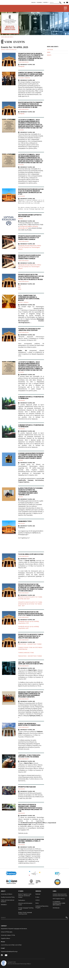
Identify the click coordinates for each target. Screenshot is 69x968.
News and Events (9, 37)
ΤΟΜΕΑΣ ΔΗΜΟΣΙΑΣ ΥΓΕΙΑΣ (26, 652)
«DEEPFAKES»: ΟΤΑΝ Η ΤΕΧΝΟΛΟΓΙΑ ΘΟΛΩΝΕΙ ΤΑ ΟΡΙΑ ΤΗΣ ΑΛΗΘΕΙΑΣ (29, 756)
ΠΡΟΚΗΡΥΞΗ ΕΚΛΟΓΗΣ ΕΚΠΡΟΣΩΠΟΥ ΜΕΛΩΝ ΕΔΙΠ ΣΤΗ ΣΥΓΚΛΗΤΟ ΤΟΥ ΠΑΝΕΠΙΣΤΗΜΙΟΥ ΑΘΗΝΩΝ (29, 256)
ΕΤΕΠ (19, 289)
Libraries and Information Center (25, 904)
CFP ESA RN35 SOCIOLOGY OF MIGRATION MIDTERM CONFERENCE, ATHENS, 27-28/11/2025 (31, 840)
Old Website (56, 908)
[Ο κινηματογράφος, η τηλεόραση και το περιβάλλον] (8, 431)
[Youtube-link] (67, 2)
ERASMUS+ (4, 904)
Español (45, 2)
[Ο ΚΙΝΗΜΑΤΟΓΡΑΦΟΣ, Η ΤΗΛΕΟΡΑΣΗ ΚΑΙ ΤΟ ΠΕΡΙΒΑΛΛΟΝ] (8, 403)
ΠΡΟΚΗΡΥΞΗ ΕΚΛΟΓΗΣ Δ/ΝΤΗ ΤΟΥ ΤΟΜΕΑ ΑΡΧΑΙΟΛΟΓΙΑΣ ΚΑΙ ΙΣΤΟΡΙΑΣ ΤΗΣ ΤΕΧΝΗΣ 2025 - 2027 (30, 603)
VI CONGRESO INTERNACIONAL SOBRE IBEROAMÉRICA (59, 903)
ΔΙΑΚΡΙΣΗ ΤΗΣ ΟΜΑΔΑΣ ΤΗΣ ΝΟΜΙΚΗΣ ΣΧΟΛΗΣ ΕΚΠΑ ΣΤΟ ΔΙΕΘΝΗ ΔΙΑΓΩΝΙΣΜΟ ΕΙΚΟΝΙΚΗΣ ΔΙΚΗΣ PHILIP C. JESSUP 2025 (31, 74)
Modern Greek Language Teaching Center (25, 913)
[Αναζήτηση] (60, 3)
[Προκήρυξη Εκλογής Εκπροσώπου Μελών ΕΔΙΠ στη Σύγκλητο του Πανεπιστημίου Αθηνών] (8, 261)
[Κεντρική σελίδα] (10, 19)
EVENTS (49, 55)
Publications (21, 900)
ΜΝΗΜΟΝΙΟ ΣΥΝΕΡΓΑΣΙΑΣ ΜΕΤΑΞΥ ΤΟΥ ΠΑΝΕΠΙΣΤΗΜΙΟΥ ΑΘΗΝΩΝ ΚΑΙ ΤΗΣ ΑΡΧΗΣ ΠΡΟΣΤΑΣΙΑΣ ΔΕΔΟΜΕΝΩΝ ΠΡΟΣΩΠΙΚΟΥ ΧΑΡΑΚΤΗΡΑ (30, 694)
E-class (37, 897)
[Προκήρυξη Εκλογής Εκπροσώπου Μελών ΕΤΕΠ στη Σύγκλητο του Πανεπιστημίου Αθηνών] (8, 242)
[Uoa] (3, 963)
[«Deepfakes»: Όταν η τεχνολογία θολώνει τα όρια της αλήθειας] (8, 761)
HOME (2, 37)
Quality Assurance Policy (8, 897)
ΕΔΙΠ (19, 286)
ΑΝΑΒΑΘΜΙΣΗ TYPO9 (24, 521)
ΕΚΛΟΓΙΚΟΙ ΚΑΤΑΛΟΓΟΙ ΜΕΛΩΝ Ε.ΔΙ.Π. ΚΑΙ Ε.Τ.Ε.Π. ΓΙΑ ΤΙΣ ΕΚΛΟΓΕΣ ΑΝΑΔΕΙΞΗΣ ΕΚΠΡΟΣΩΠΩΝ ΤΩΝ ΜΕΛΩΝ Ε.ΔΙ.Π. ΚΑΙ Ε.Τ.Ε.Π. (30, 191)
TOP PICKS (50, 49)
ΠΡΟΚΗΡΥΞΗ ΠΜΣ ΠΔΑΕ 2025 (27, 787)
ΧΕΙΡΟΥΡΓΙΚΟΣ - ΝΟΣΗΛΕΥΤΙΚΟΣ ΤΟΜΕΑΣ (30, 644)
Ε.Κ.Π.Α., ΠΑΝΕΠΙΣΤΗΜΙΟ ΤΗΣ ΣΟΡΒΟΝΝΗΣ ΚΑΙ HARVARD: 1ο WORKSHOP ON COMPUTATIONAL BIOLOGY (29, 298)
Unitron (38, 900)
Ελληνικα (39, 2)
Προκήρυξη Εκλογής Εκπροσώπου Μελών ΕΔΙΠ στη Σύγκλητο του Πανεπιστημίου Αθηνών (29, 266)
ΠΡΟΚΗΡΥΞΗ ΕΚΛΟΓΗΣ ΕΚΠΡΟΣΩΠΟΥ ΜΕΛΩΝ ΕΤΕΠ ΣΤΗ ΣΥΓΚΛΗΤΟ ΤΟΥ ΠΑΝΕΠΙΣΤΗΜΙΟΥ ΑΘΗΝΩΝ (29, 237)
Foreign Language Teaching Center (25, 908)
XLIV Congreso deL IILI (59, 898)
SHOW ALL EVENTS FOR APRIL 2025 (8, 49)
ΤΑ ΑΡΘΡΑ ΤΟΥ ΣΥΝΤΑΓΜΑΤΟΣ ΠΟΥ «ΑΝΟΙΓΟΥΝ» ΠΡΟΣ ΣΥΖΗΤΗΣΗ (29, 329)
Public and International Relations (7, 900)
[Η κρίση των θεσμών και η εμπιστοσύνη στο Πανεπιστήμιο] (8, 729)
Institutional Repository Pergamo (42, 906)
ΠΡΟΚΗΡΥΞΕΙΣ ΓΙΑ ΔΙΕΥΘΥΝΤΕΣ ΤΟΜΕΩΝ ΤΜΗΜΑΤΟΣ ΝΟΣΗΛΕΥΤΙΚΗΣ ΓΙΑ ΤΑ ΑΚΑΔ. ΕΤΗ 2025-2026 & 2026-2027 (30, 636)
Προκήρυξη (21, 66)
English (33, 2)
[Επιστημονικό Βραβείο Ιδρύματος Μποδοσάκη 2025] (8, 221)
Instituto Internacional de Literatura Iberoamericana (60, 894)
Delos (37, 903)
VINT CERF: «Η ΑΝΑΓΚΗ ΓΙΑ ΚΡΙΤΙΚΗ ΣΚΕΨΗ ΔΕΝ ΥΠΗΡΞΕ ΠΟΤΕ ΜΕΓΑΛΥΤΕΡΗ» (30, 663)
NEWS (48, 52)
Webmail (38, 894)
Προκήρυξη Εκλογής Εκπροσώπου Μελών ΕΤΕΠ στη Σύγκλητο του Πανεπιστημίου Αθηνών (29, 247)
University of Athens (6, 894)
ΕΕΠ (19, 287)
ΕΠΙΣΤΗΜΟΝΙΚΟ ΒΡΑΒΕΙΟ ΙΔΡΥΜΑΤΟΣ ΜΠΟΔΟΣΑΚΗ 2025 (29, 215)
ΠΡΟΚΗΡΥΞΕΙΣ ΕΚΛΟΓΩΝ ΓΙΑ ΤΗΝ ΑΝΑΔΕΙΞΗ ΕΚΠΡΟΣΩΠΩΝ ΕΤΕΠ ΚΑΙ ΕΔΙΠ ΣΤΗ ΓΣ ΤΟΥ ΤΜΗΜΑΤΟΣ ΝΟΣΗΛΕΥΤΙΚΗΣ (31, 613)
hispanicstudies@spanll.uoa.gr (9, 951)
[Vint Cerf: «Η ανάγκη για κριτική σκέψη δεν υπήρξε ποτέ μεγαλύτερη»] (8, 668)
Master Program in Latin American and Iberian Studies (24, 895)
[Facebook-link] (64, 2)
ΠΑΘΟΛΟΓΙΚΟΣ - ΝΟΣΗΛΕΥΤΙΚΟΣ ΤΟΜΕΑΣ (30, 656)
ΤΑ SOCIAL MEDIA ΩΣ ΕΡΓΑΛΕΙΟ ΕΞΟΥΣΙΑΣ (30, 554)
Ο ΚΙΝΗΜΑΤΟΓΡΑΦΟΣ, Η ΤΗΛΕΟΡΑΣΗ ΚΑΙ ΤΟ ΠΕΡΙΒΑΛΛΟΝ (31, 397)
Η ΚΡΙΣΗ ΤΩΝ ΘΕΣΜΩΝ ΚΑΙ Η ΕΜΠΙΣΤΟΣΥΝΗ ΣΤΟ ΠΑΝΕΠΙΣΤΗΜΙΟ (29, 724)
